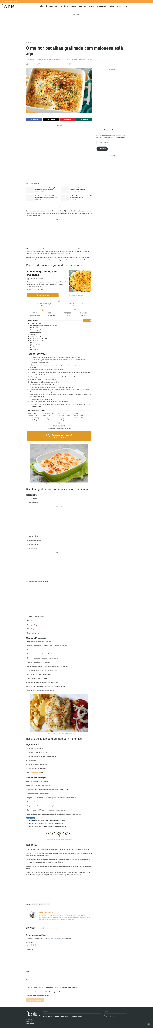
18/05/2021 (47, 64)
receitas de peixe (44, 904)
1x (84, 320)
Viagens (91, 6)
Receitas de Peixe (61, 64)
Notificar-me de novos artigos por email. (38, 995)
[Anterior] (57, 207)
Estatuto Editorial (47, 1016)
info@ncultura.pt (30, 1023)
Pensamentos (101, 6)
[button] (59, 90)
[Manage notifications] (148, 1024)
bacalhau (34, 904)
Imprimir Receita (44, 295)
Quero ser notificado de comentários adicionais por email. (43, 992)
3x (90, 320)
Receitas (73, 6)
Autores (57, 1016)
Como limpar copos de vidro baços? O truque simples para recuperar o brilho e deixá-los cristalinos (46, 197)
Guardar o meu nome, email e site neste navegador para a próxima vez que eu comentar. (52, 987)
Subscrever (102, 149)
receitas (83, 853)
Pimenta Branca (36, 773)
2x (87, 320)
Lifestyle (82, 6)
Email (28, 979)
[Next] (61, 207)
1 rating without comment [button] (51, 928)
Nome (28, 971)
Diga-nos (55, 437)
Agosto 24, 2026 (40, 191)
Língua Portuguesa (52, 6)
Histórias (64, 6)
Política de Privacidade (76, 1016)
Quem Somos (64, 1016)
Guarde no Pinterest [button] (77, 295)
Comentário (30, 949)
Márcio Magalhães (36, 64)
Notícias (120, 6)
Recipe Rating (30, 942)
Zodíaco (111, 6)
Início (42, 6)
